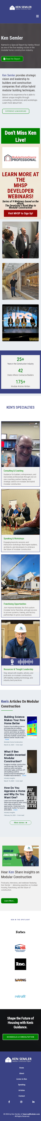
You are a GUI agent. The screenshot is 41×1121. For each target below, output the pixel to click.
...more (6, 739)
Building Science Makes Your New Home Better (14, 720)
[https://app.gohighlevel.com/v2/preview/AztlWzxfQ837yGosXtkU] (22, 1060)
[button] (37, 16)
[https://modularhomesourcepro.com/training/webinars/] (20, 157)
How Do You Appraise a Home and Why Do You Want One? (14, 792)
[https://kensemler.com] (20, 7)
